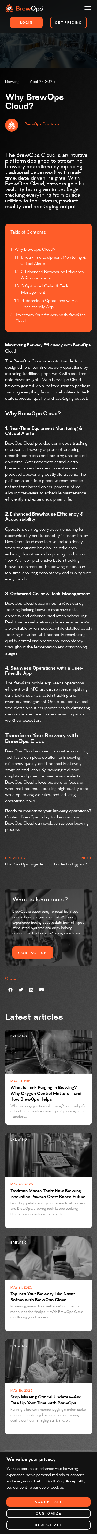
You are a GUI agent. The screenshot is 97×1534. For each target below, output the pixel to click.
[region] (48, 1493)
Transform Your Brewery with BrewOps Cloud (50, 318)
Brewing (12, 82)
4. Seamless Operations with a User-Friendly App (49, 304)
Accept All (49, 1501)
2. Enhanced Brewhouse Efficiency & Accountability (52, 275)
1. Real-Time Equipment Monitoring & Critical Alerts (53, 261)
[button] (87, 9)
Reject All (48, 1524)
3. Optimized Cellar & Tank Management (44, 289)
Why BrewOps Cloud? (34, 249)
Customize (49, 1513)
